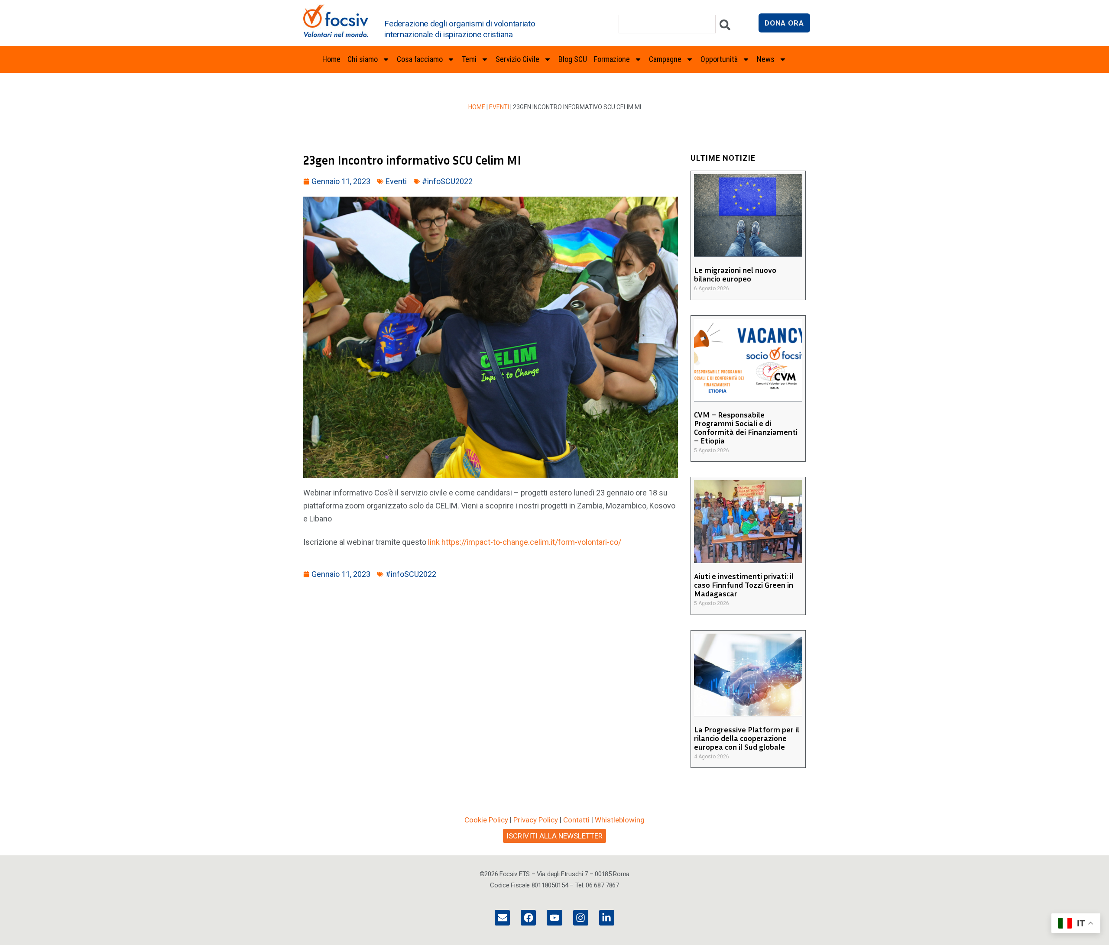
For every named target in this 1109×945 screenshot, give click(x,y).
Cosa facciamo (420, 59)
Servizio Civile (517, 59)
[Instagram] (580, 917)
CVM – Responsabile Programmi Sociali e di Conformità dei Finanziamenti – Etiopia (746, 427)
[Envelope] (502, 917)
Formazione (612, 59)
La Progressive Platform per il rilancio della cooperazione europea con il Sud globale (746, 738)
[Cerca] (725, 27)
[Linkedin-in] (606, 917)
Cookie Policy (486, 820)
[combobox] (667, 24)
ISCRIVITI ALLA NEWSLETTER (554, 836)
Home (331, 59)
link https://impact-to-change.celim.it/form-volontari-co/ (524, 542)
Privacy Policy (535, 820)
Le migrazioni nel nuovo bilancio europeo (735, 274)
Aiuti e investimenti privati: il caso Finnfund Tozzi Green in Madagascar (744, 584)
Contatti (576, 820)
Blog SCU (572, 59)
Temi (469, 59)
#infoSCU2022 (447, 181)
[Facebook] (528, 917)
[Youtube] (554, 917)
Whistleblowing (620, 820)
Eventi (499, 107)
